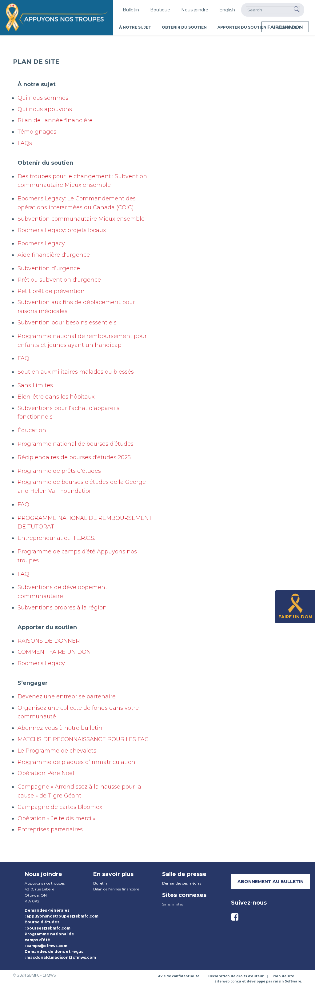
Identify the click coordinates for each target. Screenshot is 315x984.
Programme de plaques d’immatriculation (76, 762)
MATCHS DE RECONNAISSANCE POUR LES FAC (83, 739)
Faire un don (285, 27)
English (227, 10)
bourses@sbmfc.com (48, 928)
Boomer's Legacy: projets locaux (62, 230)
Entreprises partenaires (50, 829)
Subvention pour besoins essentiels (67, 322)
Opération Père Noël (46, 773)
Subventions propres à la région (62, 607)
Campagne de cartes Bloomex (60, 807)
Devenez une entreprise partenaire (67, 696)
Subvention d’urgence (49, 268)
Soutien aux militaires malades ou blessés (76, 371)
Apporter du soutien (47, 627)
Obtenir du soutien (45, 162)
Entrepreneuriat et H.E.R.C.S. (56, 538)
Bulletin (131, 10)
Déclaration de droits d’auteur (236, 976)
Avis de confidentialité (178, 976)
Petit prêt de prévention (51, 291)
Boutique (160, 10)
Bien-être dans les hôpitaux (56, 396)
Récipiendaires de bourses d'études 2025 (74, 457)
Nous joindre (194, 10)
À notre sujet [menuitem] (135, 27)
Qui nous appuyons (45, 109)
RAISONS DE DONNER (49, 640)
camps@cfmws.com (46, 945)
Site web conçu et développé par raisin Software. (258, 981)
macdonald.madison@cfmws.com (61, 957)
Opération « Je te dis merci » (56, 818)
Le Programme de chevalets (57, 750)
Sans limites (172, 904)
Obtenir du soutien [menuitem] (184, 27)
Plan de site (283, 976)
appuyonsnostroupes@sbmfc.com (62, 916)
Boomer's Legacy (41, 243)
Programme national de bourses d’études (76, 443)
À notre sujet (37, 84)
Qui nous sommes (43, 97)
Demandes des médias (181, 883)
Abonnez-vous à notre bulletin (60, 728)
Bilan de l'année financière (55, 120)
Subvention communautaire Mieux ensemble (81, 218)
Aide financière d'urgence (54, 254)
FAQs (25, 143)
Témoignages (37, 131)
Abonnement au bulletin (270, 881)
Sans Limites (35, 385)
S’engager (33, 683)
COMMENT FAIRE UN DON (54, 652)
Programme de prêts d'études (59, 471)
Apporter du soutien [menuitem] (241, 27)
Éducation (32, 430)
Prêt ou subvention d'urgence (59, 279)
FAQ (23, 358)
